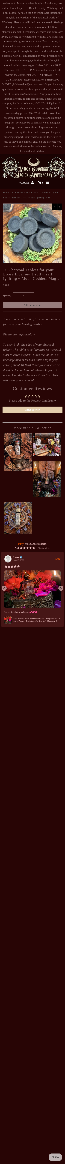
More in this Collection (32, 428)
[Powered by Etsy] (58, 558)
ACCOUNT (24, 183)
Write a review (32, 409)
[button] (4, 588)
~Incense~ (18, 192)
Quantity (7, 295)
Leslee (16, 557)
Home (6, 192)
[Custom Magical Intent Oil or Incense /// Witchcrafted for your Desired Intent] (47, 455)
